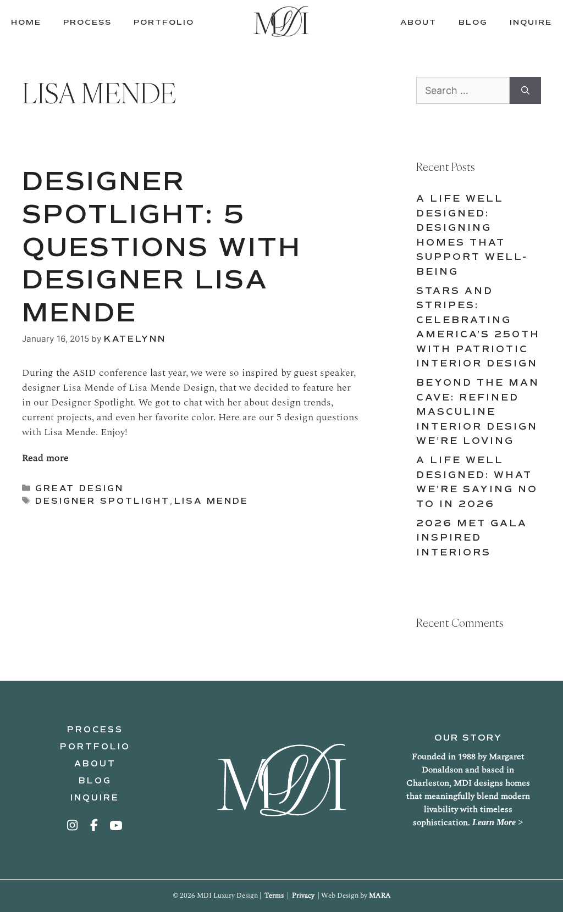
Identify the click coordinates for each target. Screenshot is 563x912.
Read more (45, 458)
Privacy (303, 895)
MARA (380, 895)
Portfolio (95, 747)
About (95, 764)
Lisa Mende (211, 501)
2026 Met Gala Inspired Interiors (471, 538)
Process (95, 730)
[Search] (525, 90)
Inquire (94, 798)
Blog (95, 781)
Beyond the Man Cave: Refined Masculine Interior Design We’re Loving (477, 412)
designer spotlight (102, 501)
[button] (73, 825)
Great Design (79, 488)
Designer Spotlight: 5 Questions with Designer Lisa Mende (161, 247)
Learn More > (497, 822)
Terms (274, 895)
